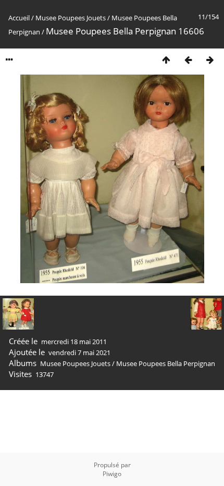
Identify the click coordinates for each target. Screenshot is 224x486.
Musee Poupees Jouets (70, 17)
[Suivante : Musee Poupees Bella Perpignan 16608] (210, 60)
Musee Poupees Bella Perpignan (165, 363)
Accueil (19, 17)
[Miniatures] (166, 60)
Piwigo (112, 473)
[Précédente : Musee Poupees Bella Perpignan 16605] (188, 60)
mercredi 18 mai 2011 (74, 341)
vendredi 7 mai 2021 (79, 352)
